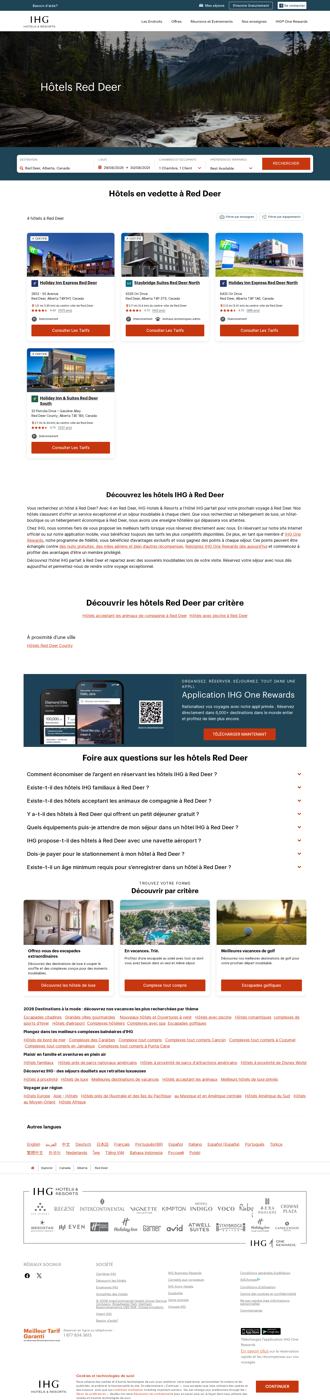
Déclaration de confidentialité (153, 1393)
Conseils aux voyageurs (186, 1279)
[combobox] (57, 168)
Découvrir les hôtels (111, 1280)
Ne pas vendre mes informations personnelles (265, 1302)
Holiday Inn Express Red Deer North (263, 283)
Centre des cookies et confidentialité (268, 1293)
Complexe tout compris (140, 1040)
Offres (176, 21)
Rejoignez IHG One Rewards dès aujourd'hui (226, 546)
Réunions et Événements (212, 21)
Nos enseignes (254, 21)
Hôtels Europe (37, 1096)
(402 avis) (158, 310)
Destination (28, 159)
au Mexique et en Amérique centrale (208, 1096)
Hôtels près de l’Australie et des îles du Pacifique (126, 1096)
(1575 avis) (65, 310)
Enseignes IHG (107, 1287)
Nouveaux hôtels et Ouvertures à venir (156, 1017)
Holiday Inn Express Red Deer (68, 283)
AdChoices (248, 1279)
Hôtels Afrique (72, 1102)
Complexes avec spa (146, 1023)
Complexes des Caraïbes (92, 1040)
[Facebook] (28, 1275)
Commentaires (251, 1310)
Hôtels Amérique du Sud (267, 1096)
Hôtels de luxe (74, 1079)
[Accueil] (32, 1167)
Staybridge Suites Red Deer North (167, 283)
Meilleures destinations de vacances (125, 1079)
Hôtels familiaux (39, 1062)
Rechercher (286, 163)
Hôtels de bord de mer (45, 1040)
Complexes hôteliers (106, 1023)
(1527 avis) (65, 427)
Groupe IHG (177, 1306)
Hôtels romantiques (253, 1017)
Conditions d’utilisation (258, 1287)
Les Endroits (151, 21)
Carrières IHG (106, 1273)
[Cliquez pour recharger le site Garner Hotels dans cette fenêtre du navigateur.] (152, 1226)
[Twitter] (39, 1275)
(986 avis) (253, 310)
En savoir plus (255, 1350)
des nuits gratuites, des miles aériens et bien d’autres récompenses (121, 546)
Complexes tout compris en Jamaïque (60, 1046)
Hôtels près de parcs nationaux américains (97, 1062)
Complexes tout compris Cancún (195, 1040)
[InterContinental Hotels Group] (39, 21)
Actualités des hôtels (112, 1294)
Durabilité (175, 1293)
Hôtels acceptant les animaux (190, 1079)
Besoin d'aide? (45, 6)
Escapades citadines (43, 1017)
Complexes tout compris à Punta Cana (134, 1046)
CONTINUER (277, 1386)
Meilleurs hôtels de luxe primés (249, 1079)
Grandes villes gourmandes (90, 1017)
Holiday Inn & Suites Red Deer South (69, 401)
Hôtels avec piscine (213, 1017)
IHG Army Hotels (180, 1286)
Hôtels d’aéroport (68, 1023)
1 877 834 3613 (78, 1334)
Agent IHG (104, 1313)
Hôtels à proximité (41, 1079)
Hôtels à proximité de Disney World (273, 1062)
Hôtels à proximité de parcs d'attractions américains (188, 1062)
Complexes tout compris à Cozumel (262, 1040)
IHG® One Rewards (292, 21)
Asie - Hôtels (65, 1096)
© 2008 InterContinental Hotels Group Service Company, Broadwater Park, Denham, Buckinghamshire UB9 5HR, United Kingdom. (131, 1303)
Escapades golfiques (187, 1023)
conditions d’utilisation (128, 1389)
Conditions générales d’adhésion (265, 1272)
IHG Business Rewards (185, 1272)
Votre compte (178, 1299)
